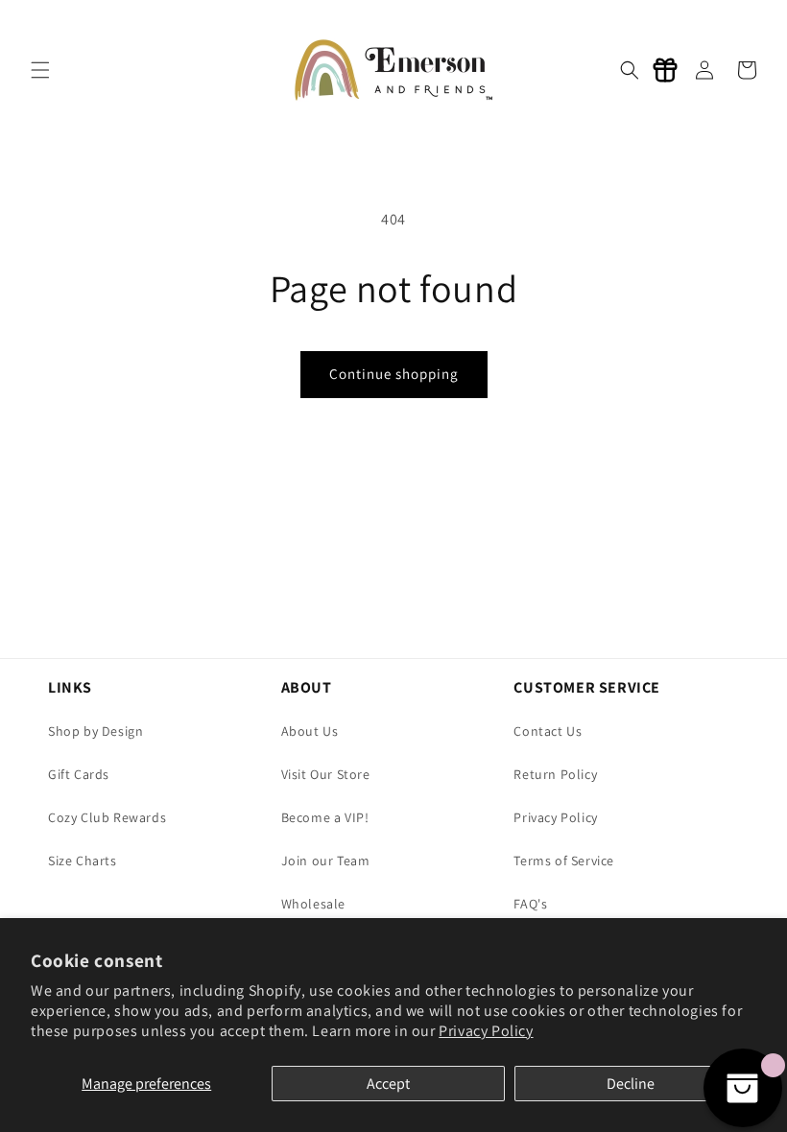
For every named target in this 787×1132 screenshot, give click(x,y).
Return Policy (555, 774)
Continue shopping (394, 374)
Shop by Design (95, 731)
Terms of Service (563, 860)
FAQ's (530, 903)
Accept (388, 1083)
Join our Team (325, 860)
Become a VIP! (325, 817)
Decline (631, 1083)
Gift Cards (78, 774)
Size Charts (82, 860)
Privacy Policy (486, 1031)
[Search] (629, 70)
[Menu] (40, 70)
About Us (310, 731)
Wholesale (313, 903)
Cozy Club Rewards (107, 817)
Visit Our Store (325, 774)
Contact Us (547, 731)
